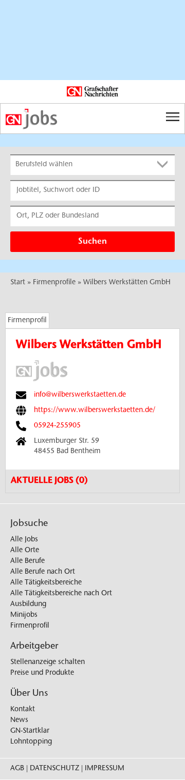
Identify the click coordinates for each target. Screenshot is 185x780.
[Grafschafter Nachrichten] (92, 92)
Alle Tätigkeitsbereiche (46, 583)
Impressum (104, 768)
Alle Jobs (24, 539)
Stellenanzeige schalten (47, 662)
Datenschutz (54, 768)
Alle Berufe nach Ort (42, 572)
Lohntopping (31, 742)
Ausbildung (28, 604)
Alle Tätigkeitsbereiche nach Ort (61, 593)
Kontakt (22, 709)
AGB (17, 768)
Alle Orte (24, 550)
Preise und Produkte (42, 673)
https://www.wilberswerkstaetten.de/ (94, 410)
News (19, 720)
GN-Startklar (29, 731)
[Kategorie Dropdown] (164, 164)
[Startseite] (92, 119)
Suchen (92, 242)
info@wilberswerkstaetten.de (80, 395)
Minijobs (24, 615)
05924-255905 (57, 425)
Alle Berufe (27, 561)
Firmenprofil (27, 320)
